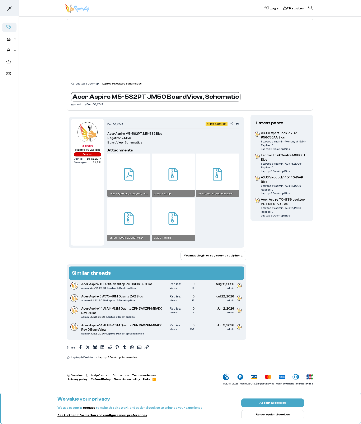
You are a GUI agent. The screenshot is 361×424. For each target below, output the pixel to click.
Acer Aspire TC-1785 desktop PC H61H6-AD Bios (117, 284)
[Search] (310, 8)
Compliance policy (127, 379)
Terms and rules (144, 375)
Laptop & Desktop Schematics (125, 333)
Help (146, 379)
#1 (237, 123)
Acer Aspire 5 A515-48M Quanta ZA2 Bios (112, 296)
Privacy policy (77, 379)
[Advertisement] (190, 52)
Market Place (304, 383)
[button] (15, 39)
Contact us (120, 375)
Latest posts (269, 122)
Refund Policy (101, 379)
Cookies (76, 375)
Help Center (100, 375)
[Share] (231, 124)
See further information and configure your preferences (102, 415)
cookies (89, 408)
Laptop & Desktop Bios (121, 288)
